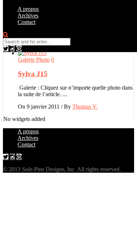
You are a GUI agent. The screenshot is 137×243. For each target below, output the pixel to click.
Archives (28, 15)
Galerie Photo (34, 59)
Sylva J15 (32, 74)
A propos (28, 9)
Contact (26, 22)
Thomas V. (85, 106)
